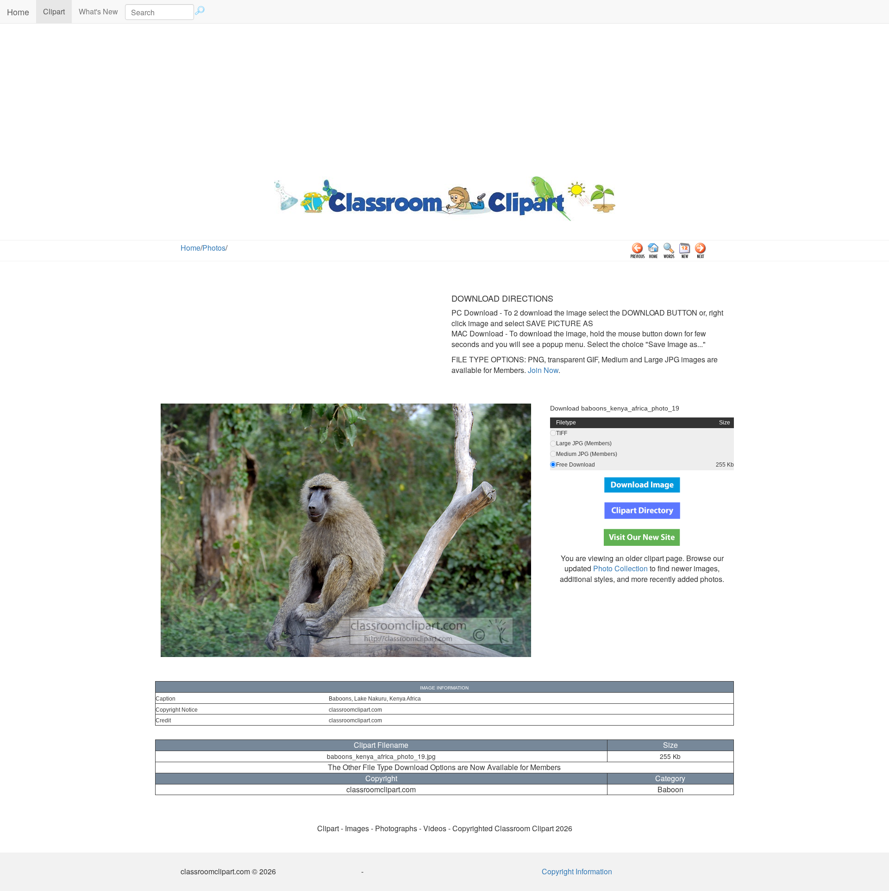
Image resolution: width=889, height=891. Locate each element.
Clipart (57, 11)
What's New (98, 11)
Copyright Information (577, 871)
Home (18, 12)
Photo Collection (620, 568)
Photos (213, 247)
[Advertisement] (444, 98)
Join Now (542, 370)
